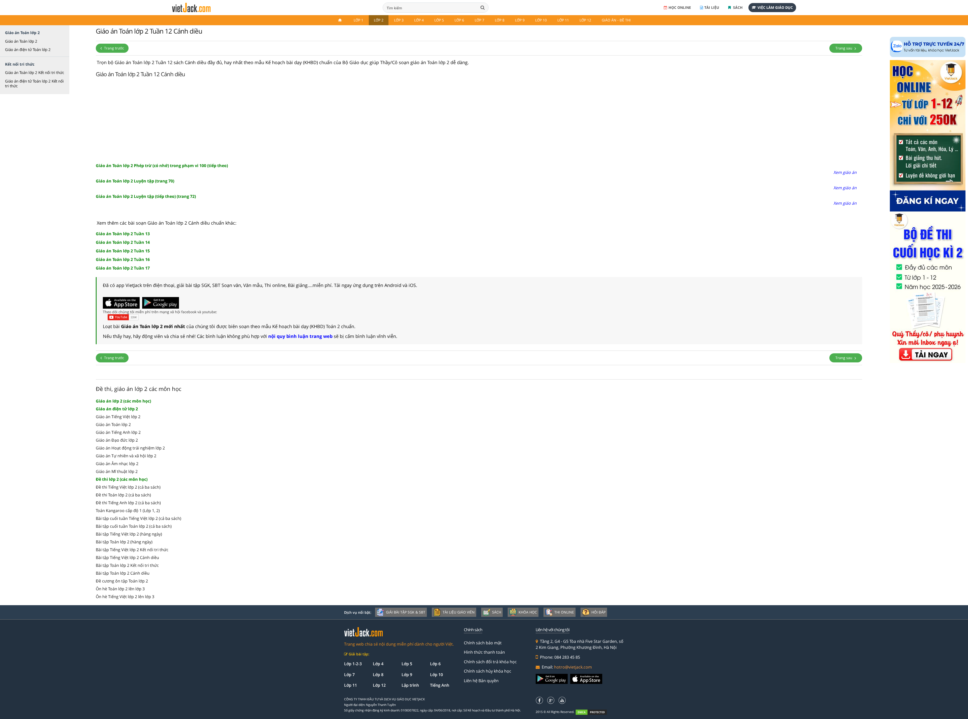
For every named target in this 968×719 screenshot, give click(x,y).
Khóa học (528, 612)
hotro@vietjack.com (573, 667)
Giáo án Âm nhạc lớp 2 (117, 463)
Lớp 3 (399, 20)
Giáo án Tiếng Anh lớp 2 (118, 432)
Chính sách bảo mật (483, 643)
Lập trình (410, 685)
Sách (737, 7)
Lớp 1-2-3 (353, 664)
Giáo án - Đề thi (616, 20)
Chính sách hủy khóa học (487, 671)
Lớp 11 (563, 20)
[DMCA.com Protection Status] (594, 712)
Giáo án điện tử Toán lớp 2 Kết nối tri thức (34, 83)
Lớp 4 (419, 20)
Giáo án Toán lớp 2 (21, 41)
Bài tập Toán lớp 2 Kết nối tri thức (127, 565)
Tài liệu (711, 7)
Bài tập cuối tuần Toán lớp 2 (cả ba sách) (134, 526)
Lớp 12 (585, 20)
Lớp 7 (479, 20)
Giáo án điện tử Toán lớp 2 (28, 49)
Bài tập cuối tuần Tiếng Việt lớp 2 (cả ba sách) (138, 518)
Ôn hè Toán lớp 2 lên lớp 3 (120, 589)
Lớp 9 (520, 20)
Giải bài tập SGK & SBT (405, 612)
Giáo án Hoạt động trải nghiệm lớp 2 (130, 448)
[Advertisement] (479, 119)
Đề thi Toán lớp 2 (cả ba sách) (123, 495)
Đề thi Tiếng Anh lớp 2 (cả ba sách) (128, 502)
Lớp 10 (541, 20)
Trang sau (844, 48)
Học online (680, 7)
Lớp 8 (499, 20)
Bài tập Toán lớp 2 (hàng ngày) (124, 542)
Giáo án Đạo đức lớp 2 (117, 440)
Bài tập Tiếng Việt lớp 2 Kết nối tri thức (132, 549)
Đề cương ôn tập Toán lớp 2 (122, 581)
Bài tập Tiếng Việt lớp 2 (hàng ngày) (129, 534)
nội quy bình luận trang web (300, 336)
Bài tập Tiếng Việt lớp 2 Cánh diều (127, 557)
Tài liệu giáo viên (459, 612)
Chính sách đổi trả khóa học (490, 661)
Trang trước (113, 48)
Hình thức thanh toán (484, 652)
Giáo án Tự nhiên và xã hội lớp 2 (126, 456)
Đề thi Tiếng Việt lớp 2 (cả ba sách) (128, 487)
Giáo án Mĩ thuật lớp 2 (117, 471)
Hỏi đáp (598, 612)
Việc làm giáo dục (775, 7)
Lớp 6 (459, 20)
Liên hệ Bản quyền (481, 680)
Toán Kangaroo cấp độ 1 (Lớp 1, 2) (128, 510)
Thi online (564, 612)
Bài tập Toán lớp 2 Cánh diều (122, 573)
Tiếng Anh (439, 685)
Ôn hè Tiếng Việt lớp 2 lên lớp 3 (125, 596)
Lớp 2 (378, 20)
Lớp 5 (439, 20)
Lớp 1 (358, 20)
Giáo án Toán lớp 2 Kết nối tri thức (34, 72)
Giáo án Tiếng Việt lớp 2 (118, 416)
